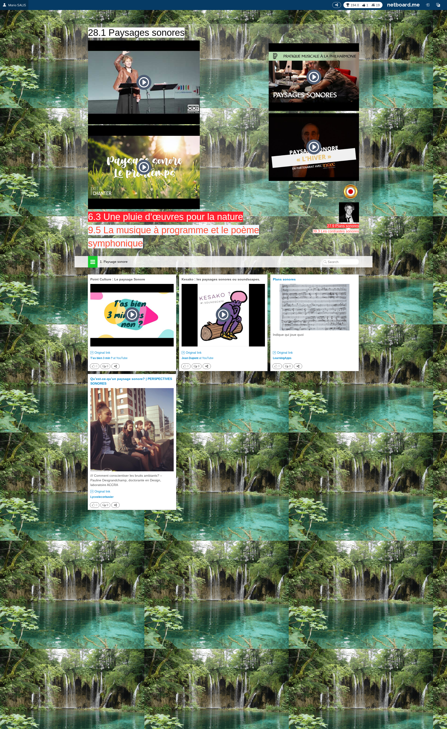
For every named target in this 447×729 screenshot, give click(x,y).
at (109, 358)
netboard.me (403, 5)
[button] (438, 5)
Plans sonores (284, 279)
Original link (102, 352)
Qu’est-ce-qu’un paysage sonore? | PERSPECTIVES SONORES (131, 381)
